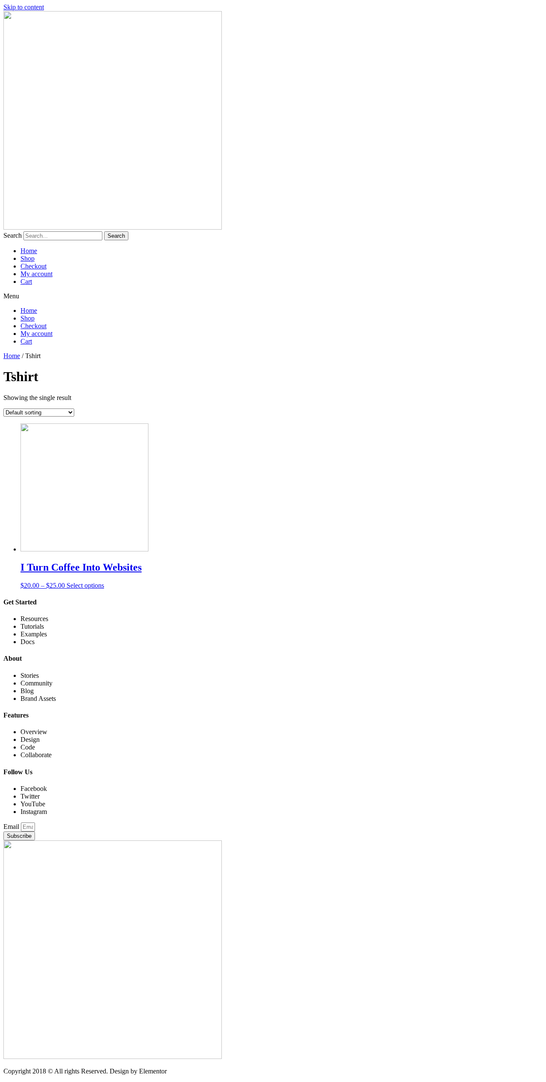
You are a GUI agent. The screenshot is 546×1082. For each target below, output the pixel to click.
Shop (27, 258)
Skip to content (23, 7)
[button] (273, 296)
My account (36, 273)
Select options (85, 585)
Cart (26, 281)
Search (12, 235)
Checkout (33, 266)
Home (28, 250)
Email (12, 826)
